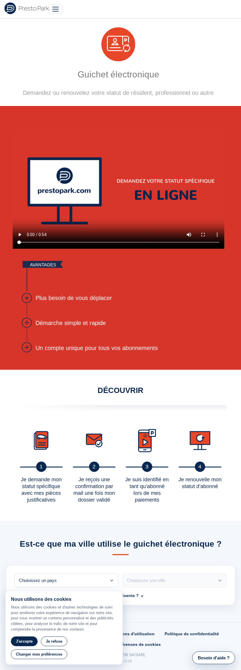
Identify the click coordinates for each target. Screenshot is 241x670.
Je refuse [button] (54, 641)
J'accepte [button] (24, 641)
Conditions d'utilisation (131, 633)
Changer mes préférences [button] (39, 654)
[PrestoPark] (26, 8)
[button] (213, 657)
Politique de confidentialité (192, 633)
